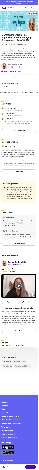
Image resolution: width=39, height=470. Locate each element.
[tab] (3, 92)
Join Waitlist (30, 467)
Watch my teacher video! (12, 71)
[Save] (35, 13)
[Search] (31, 8)
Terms (17, 3)
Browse (9, 8)
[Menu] (34, 8)
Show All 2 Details (19, 244)
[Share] (30, 13)
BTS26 (24, 1)
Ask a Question (29, 302)
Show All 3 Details (19, 130)
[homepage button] (4, 8)
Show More (19, 171)
